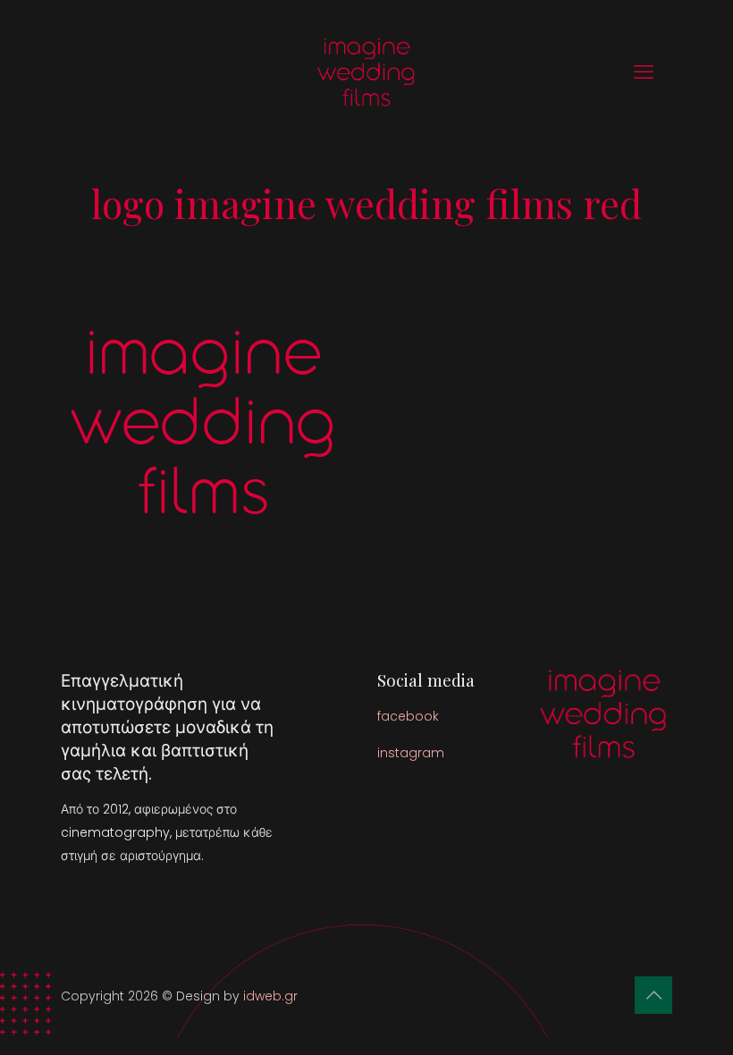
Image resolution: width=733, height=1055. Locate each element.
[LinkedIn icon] (591, 995)
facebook (408, 716)
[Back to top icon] (653, 995)
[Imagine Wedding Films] (366, 72)
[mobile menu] (643, 72)
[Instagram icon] (610, 995)
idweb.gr (270, 996)
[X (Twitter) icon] (572, 995)
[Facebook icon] (553, 995)
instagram (410, 753)
